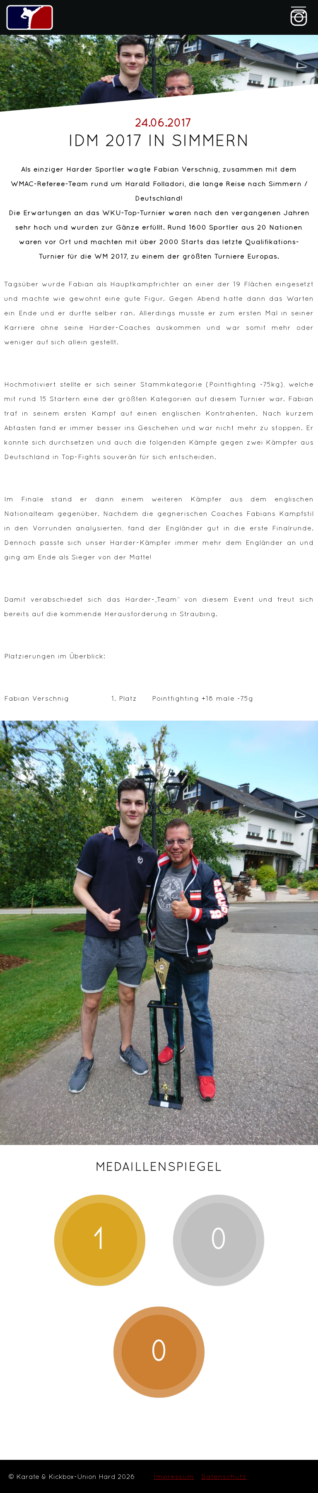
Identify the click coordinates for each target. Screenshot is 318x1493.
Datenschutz (224, 1476)
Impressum (174, 1476)
